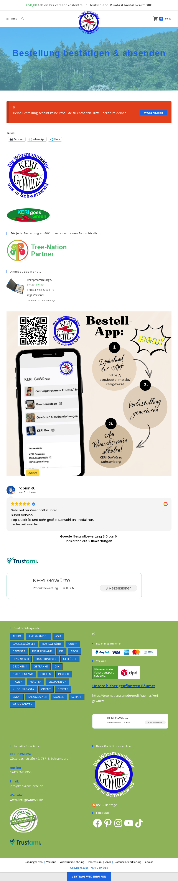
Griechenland (23, 674)
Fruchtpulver (46, 659)
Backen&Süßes (24, 644)
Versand (38, 295)
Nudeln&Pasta (23, 689)
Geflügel (70, 659)
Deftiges (19, 651)
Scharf (76, 697)
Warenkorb (153, 113)
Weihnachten (22, 704)
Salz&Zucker (37, 697)
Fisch (74, 651)
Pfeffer (63, 689)
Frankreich (21, 659)
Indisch (63, 674)
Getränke (41, 666)
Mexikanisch (57, 681)
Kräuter (35, 681)
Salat (17, 697)
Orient (46, 689)
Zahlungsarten (34, 862)
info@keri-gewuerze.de (26, 786)
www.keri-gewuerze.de (26, 800)
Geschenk (20, 666)
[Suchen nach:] (21, 18)
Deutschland (42, 651)
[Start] (89, 77)
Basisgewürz (51, 644)
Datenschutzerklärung (127, 862)
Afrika (17, 636)
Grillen (45, 674)
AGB (108, 862)
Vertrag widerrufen (89, 876)
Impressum (95, 862)
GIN (57, 666)
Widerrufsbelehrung (72, 862)
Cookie (149, 862)
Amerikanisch (38, 636)
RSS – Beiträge (106, 805)
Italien (18, 681)
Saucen (58, 697)
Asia (58, 636)
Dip (61, 651)
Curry (72, 644)
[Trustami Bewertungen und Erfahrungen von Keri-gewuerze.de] (22, 560)
